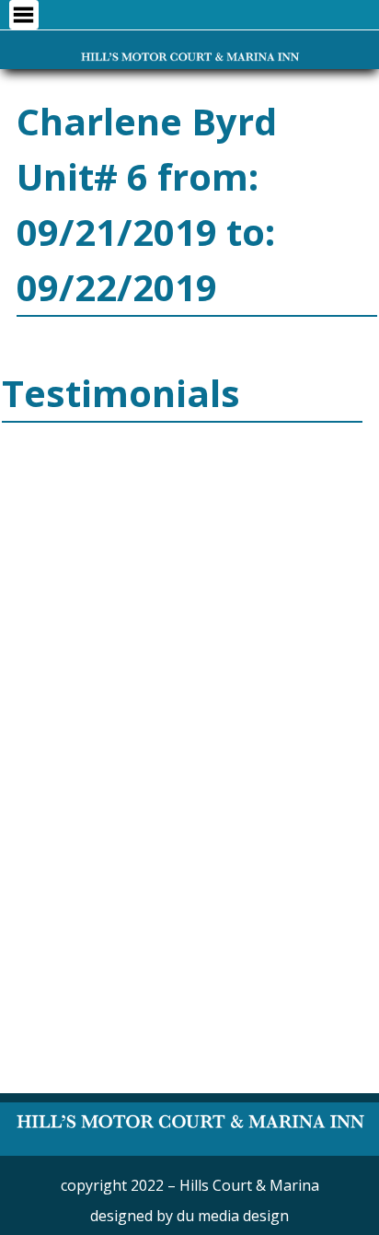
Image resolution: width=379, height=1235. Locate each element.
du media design (233, 1216)
